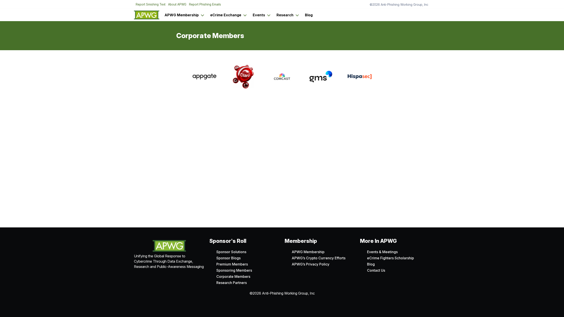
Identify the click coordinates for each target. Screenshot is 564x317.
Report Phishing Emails (205, 4)
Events (259, 15)
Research (284, 15)
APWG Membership (182, 15)
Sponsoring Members (234, 270)
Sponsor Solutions (231, 252)
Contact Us (376, 270)
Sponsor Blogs (228, 258)
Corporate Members (233, 276)
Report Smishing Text (150, 4)
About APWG (177, 4)
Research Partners (231, 282)
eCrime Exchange (225, 15)
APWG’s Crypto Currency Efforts (318, 258)
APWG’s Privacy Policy (310, 264)
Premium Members (232, 264)
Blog (309, 15)
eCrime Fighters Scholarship (390, 258)
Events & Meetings (382, 252)
